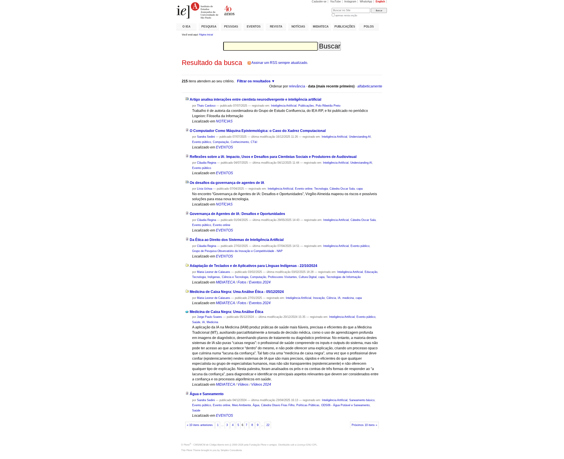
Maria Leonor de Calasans (213, 272)
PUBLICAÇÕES (344, 26)
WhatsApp (366, 1)
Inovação (319, 298)
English (380, 1)
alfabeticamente (369, 86)
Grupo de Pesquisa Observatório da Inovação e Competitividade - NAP (237, 251)
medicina (348, 298)
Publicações (306, 105)
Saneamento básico (362, 400)
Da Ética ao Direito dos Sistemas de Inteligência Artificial (237, 240)
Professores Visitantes (282, 277)
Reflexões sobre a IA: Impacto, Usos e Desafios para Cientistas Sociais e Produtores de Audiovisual (273, 157)
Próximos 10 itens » (364, 425)
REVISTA (276, 26)
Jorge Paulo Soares (209, 316)
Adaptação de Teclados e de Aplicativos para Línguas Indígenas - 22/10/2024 (253, 266)
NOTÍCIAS (298, 26)
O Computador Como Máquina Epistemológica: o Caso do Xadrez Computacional (258, 131)
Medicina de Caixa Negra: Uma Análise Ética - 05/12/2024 (237, 292)
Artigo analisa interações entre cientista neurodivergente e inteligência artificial (255, 99)
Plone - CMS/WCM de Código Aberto (204, 444)
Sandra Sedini (206, 136)
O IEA (186, 26)
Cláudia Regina (206, 162)
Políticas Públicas (307, 405)
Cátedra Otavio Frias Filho (278, 405)
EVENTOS (254, 26)
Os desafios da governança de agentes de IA (227, 183)
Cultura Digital (308, 277)
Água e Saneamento (207, 394)
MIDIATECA (320, 26)
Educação (371, 272)
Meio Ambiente (241, 405)
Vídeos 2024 (261, 384)
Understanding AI (360, 136)
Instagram (350, 1)
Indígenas (214, 277)
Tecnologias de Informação (343, 277)
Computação (221, 142)
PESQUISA (208, 26)
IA (339, 298)
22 (267, 425)
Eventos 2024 (260, 282)
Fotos (241, 282)
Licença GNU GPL (307, 444)
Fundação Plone (258, 444)
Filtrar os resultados (254, 81)
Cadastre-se (319, 1)
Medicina (212, 322)
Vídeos (243, 384)
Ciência (331, 298)
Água (256, 405)
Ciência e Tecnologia (235, 277)
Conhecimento (240, 142)
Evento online (303, 188)
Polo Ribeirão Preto (328, 105)
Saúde (196, 322)
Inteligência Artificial (284, 105)
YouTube (335, 1)
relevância (297, 86)
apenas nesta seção (346, 15)
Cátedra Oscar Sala (342, 188)
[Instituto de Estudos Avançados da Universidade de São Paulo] (229, 10)
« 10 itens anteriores (200, 425)
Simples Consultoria (231, 450)
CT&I (254, 142)
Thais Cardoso (206, 105)
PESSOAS (231, 26)
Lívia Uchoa (205, 188)
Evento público (201, 142)
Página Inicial (206, 34)
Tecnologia (321, 188)
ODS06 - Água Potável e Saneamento (345, 405)
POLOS (369, 26)
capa (359, 188)
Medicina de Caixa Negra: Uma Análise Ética (226, 312)
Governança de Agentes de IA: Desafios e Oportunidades (237, 214)
